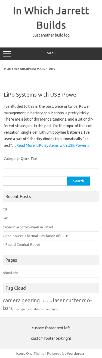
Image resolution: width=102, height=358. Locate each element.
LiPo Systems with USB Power (41, 94)
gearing (30, 300)
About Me (10, 273)
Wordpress (76, 353)
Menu (51, 53)
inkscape (46, 301)
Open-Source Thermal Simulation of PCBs (36, 236)
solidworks (37, 309)
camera (12, 300)
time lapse (51, 309)
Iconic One (24, 353)
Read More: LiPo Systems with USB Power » (53, 145)
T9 (5, 209)
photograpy (21, 309)
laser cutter (67, 300)
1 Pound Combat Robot (21, 244)
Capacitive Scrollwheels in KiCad (28, 227)
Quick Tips (29, 158)
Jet (5, 218)
